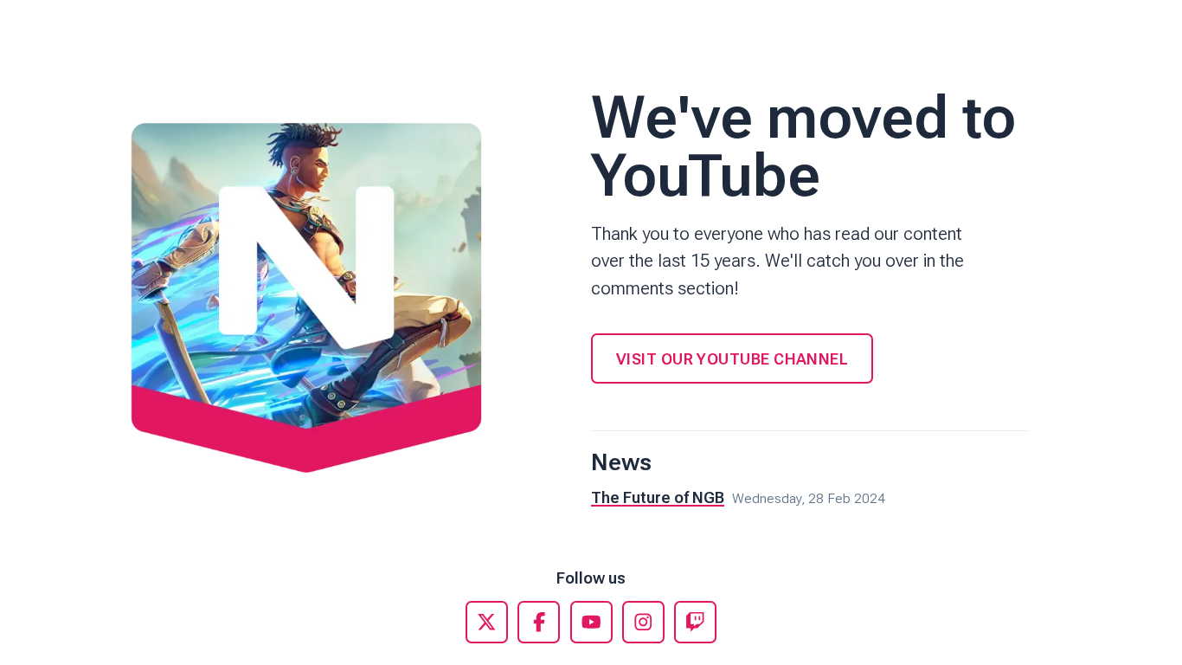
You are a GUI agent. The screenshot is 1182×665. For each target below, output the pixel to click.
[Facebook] (538, 622)
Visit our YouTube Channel (732, 359)
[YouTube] (591, 622)
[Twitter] (487, 622)
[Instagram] (643, 622)
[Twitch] (695, 622)
